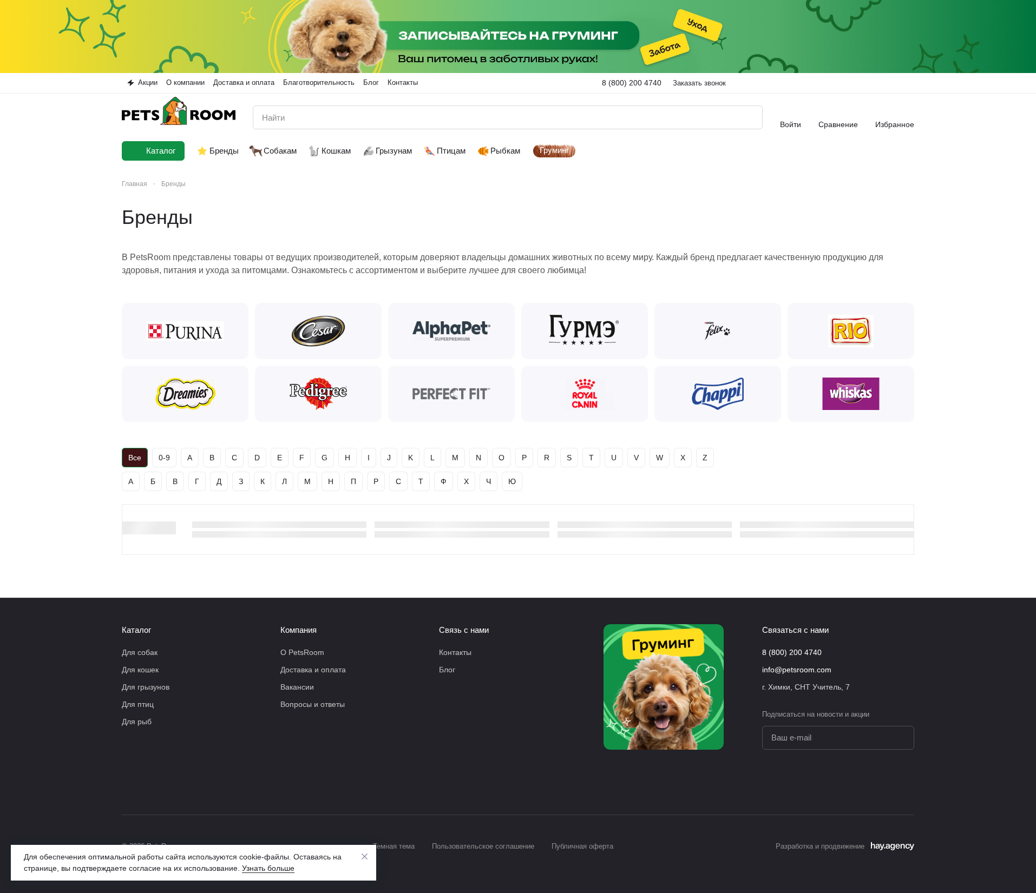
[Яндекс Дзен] (907, 782)
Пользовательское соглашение (483, 846)
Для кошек (140, 669)
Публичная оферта (582, 846)
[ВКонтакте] (864, 782)
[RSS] (908, 217)
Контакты (455, 652)
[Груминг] (664, 687)
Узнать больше (268, 868)
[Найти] (749, 117)
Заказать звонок (699, 83)
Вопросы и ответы (312, 704)
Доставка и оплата (313, 669)
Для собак (140, 652)
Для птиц (138, 704)
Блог (447, 669)
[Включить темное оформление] (910, 82)
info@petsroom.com (796, 669)
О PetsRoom (302, 652)
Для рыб (137, 721)
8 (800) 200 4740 (631, 82)
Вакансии (297, 687)
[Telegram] (886, 782)
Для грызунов (145, 687)
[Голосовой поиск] (729, 117)
